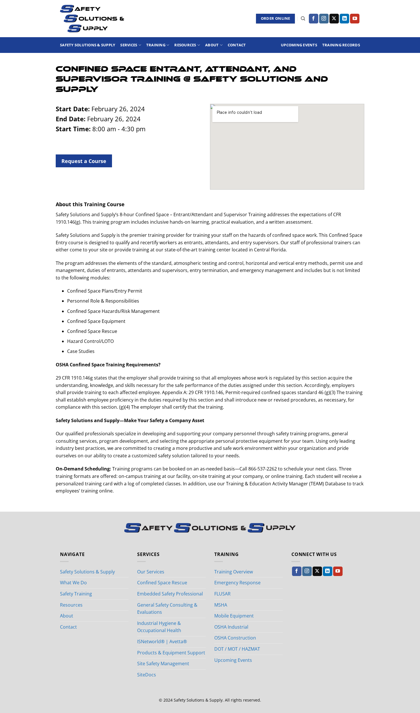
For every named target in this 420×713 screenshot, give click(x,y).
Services (128, 44)
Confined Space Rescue (162, 582)
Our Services (150, 572)
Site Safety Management (163, 663)
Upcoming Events (299, 44)
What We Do (73, 582)
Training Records (341, 44)
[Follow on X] (334, 18)
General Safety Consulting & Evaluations (167, 608)
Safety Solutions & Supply (87, 44)
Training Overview (233, 572)
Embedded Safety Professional (170, 594)
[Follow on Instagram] (324, 18)
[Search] (303, 18)
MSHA (220, 605)
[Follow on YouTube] (354, 18)
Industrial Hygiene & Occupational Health (159, 627)
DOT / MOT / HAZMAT (237, 649)
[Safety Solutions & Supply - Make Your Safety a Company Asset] (92, 18)
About (212, 44)
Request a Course (83, 160)
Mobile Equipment (234, 616)
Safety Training (76, 594)
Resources (185, 44)
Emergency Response (237, 582)
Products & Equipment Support (171, 653)
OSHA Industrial (231, 627)
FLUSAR (222, 594)
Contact (237, 44)
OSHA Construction (235, 638)
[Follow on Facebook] (313, 18)
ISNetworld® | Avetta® (162, 641)
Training (155, 44)
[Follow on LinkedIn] (344, 18)
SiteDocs (146, 675)
